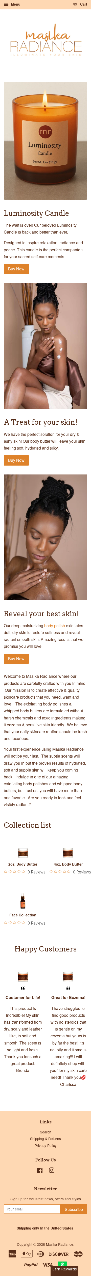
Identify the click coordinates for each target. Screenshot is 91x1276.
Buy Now (16, 269)
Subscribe (74, 1209)
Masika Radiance (59, 1244)
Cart (83, 4)
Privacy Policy (46, 1145)
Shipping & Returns (45, 1138)
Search (45, 1131)
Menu (15, 4)
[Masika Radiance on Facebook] (40, 1171)
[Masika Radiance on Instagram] (51, 1171)
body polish (54, 625)
